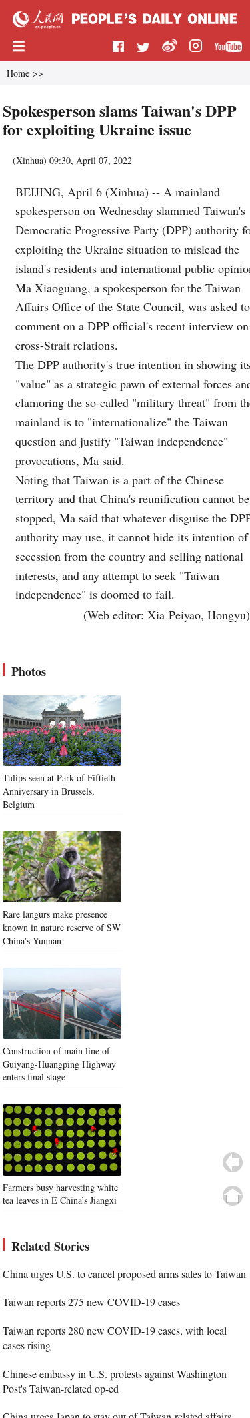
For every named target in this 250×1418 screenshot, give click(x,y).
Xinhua (29, 160)
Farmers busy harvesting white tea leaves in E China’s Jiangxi (60, 1194)
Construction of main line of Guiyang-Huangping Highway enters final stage (59, 1063)
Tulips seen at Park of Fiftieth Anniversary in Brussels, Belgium (59, 790)
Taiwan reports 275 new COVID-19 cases (91, 1302)
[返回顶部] (233, 1196)
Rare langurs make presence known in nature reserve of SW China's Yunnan (62, 927)
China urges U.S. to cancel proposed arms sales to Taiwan (124, 1274)
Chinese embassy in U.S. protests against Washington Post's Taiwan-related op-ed (115, 1381)
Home (18, 73)
